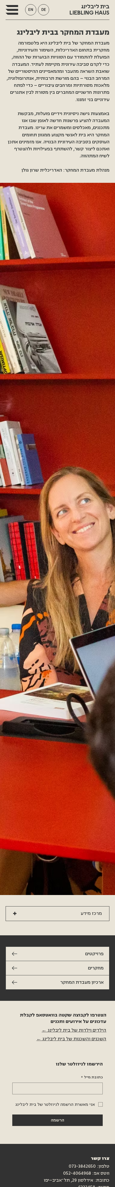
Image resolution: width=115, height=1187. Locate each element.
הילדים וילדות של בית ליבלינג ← (74, 1030)
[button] (12, 10)
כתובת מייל (92, 1077)
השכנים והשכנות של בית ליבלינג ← (71, 1038)
